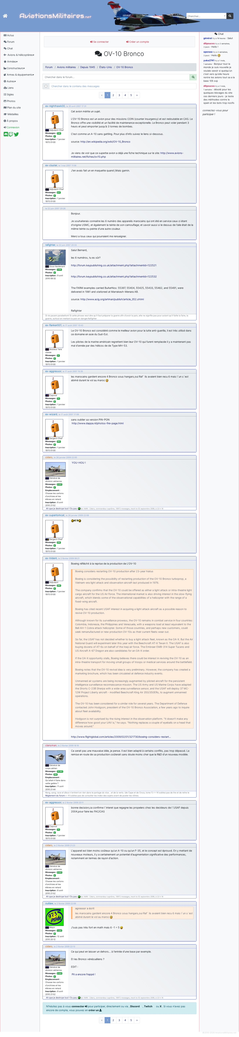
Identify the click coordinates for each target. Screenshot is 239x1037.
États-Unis (105, 67)
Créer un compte (139, 41)
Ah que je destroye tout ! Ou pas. (62, 508)
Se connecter (101, 41)
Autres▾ (11, 81)
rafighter (50, 244)
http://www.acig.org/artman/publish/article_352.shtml (112, 299)
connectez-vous (212, 110)
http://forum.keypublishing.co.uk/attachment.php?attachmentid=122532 (114, 276)
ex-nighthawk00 (55, 105)
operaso (208, 51)
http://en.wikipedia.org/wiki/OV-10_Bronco (105, 141)
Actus (10, 35)
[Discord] (6, 135)
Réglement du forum (55, 795)
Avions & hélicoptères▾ (20, 54)
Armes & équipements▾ (20, 74)
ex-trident (51, 558)
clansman (51, 745)
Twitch (148, 1006)
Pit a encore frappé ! (83, 974)
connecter (78, 1006)
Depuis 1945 (87, 67)
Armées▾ (11, 61)
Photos (10, 101)
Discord (135, 1006)
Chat (9, 48)
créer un (94, 1010)
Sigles (10, 94)
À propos (12, 120)
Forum (10, 41)
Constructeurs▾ (15, 68)
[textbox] (205, 16)
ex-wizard (51, 414)
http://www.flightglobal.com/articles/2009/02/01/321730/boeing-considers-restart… (121, 736)
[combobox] (206, 16)
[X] (16, 135)
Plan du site (13, 107)
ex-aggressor (53, 371)
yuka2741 (208, 60)
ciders (48, 457)
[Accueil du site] (5, 16)
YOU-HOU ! (79, 462)
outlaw (49, 903)
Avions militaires (66, 67)
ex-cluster (51, 165)
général (207, 38)
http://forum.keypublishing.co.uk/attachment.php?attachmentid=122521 (113, 265)
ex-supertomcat (54, 515)
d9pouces (209, 43)
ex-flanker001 (53, 325)
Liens (10, 87)
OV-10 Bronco (124, 67)
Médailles (13, 114)
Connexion (12, 127)
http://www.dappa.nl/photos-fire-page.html (98, 423)
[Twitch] (11, 135)
